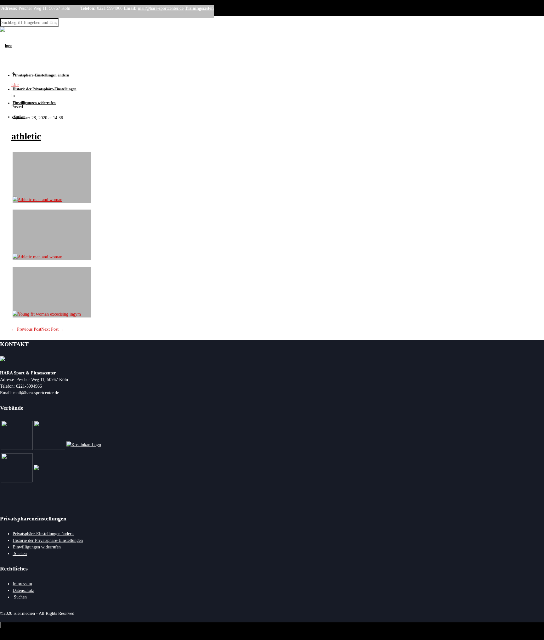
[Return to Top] (0, 625)
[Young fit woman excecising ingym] (52, 292)
